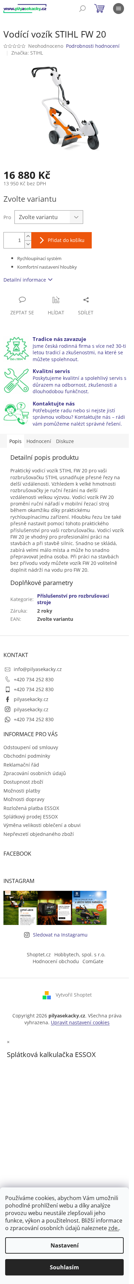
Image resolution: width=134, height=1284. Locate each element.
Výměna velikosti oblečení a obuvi (42, 825)
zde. (113, 1228)
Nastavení (65, 1245)
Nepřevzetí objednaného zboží (38, 834)
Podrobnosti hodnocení (93, 46)
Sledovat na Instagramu (60, 934)
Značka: (27, 52)
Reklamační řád (21, 764)
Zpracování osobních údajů (34, 773)
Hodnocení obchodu (56, 961)
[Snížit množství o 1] (27, 244)
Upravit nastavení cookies (80, 1022)
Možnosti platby (21, 790)
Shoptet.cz (39, 954)
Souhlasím (64, 1267)
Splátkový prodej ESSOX (30, 816)
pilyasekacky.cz (31, 699)
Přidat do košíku (66, 240)
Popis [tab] (15, 441)
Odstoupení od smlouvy (30, 747)
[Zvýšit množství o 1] (27, 236)
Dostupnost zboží (23, 782)
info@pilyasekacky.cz (38, 669)
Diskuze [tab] (65, 441)
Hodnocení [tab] (38, 441)
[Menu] (118, 8)
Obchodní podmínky (26, 756)
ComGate (92, 961)
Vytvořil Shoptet (74, 994)
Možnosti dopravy (23, 799)
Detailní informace (24, 279)
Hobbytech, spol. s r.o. (79, 954)
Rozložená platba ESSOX (31, 808)
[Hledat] (82, 8)
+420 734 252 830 (34, 679)
